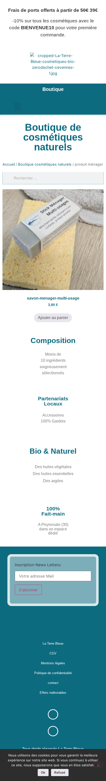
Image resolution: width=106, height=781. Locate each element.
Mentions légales (53, 663)
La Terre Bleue (53, 643)
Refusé (59, 772)
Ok (43, 772)
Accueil (8, 164)
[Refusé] (98, 765)
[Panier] (80, 106)
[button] (7, 90)
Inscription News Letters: (38, 565)
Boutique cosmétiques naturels (44, 164)
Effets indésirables (53, 692)
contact (53, 683)
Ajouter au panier (53, 318)
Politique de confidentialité (53, 673)
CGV (53, 653)
